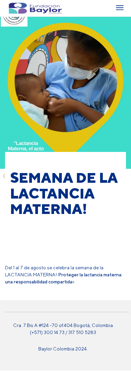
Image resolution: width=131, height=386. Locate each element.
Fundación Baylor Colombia (13, 8)
